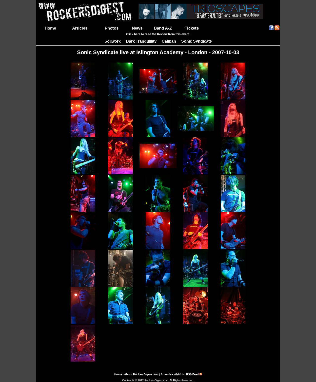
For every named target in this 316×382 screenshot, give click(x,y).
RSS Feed (192, 374)
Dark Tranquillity (141, 41)
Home (50, 28)
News (137, 28)
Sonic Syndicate (196, 41)
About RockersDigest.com (141, 374)
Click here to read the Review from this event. (158, 34)
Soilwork (112, 41)
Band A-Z (163, 28)
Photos (111, 28)
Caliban (169, 41)
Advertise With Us (172, 374)
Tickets (192, 28)
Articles (79, 28)
